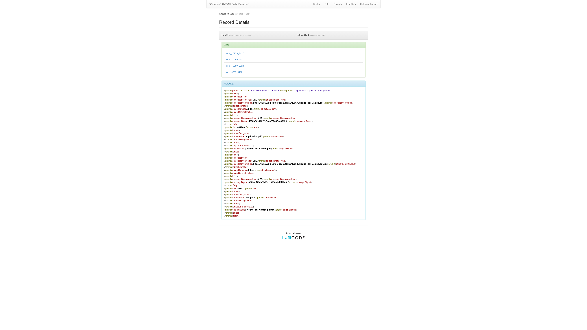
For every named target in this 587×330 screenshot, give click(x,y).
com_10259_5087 (235, 59)
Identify (316, 4)
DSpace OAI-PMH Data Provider (229, 4)
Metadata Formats (369, 4)
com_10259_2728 (235, 65)
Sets (327, 4)
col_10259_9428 (234, 71)
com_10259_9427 (235, 53)
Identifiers (351, 4)
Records (338, 4)
